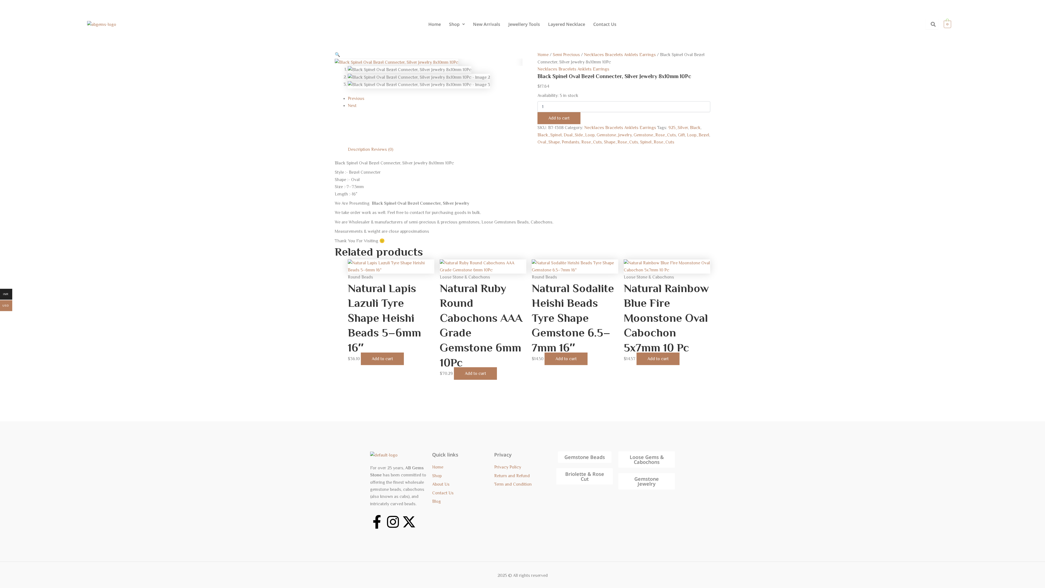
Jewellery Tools (524, 24)
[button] (457, 24)
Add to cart (559, 118)
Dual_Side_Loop (579, 135)
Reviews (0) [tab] (382, 149)
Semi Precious (566, 54)
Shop (454, 24)
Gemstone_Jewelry (614, 135)
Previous (356, 98)
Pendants (570, 142)
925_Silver (678, 127)
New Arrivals (486, 24)
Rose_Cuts (591, 142)
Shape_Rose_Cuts (621, 142)
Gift (681, 135)
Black (695, 127)
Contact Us (604, 24)
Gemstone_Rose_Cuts (655, 135)
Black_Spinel (549, 135)
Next (352, 105)
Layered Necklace (566, 24)
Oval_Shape (548, 142)
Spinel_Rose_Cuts (657, 142)
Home (434, 24)
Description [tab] (359, 149)
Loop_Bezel (698, 135)
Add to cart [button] (382, 358)
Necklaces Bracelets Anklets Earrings (620, 54)
